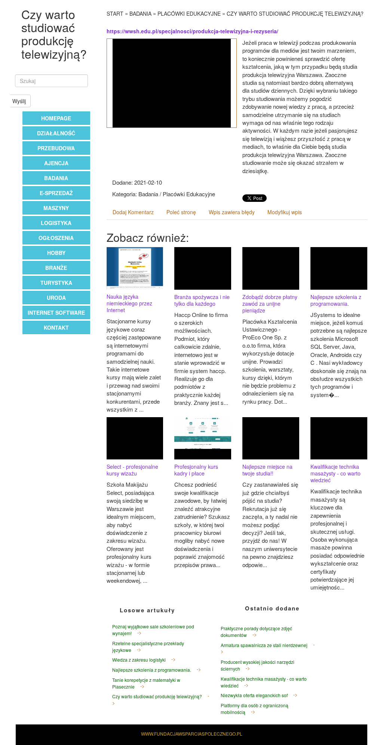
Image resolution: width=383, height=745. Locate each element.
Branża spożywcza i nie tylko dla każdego (202, 300)
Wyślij (19, 101)
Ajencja (56, 163)
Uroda (56, 297)
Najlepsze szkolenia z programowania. (335, 300)
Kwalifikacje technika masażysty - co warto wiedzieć (335, 473)
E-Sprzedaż (56, 193)
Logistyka (56, 223)
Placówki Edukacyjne (189, 13)
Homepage (56, 118)
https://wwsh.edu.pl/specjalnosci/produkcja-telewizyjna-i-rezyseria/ (192, 31)
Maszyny (56, 208)
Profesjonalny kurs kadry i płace (196, 470)
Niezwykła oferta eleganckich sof (254, 695)
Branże (56, 267)
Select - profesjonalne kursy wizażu (132, 470)
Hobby (56, 252)
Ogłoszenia (56, 237)
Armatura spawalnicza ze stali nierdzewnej (264, 645)
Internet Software (56, 312)
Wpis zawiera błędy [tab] (232, 212)
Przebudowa (56, 148)
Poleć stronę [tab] (181, 212)
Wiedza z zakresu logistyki (139, 659)
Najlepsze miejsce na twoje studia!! (267, 470)
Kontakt (56, 327)
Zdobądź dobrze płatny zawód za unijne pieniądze (269, 303)
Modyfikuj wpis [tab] (284, 212)
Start (115, 13)
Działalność (56, 133)
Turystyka (56, 282)
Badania (56, 178)
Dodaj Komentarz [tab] (133, 212)
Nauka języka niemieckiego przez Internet (129, 303)
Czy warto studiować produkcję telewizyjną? (295, 13)
